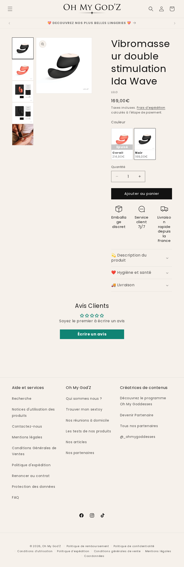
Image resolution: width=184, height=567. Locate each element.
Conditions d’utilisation (35, 551)
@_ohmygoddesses (137, 436)
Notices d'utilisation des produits (33, 412)
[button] (10, 9)
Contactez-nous (27, 426)
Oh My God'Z (51, 546)
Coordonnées (94, 556)
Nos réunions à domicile (87, 420)
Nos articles (76, 442)
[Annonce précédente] (9, 23)
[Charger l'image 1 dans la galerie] (23, 48)
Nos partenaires (80, 452)
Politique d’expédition (73, 551)
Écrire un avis (92, 334)
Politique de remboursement (88, 546)
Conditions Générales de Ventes (34, 451)
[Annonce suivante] (174, 23)
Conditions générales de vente (117, 551)
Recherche (21, 398)
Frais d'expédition (151, 108)
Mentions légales (27, 437)
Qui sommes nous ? (84, 398)
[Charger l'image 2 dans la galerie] (23, 70)
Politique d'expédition (31, 465)
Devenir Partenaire (137, 415)
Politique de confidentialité (134, 546)
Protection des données (33, 486)
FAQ (15, 497)
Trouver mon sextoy (84, 409)
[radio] (122, 144)
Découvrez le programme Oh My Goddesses (143, 401)
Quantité (118, 167)
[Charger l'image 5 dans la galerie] (23, 134)
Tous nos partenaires (139, 426)
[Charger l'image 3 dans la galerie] (23, 91)
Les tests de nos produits (88, 431)
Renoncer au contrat (31, 475)
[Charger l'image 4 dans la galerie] (23, 113)
